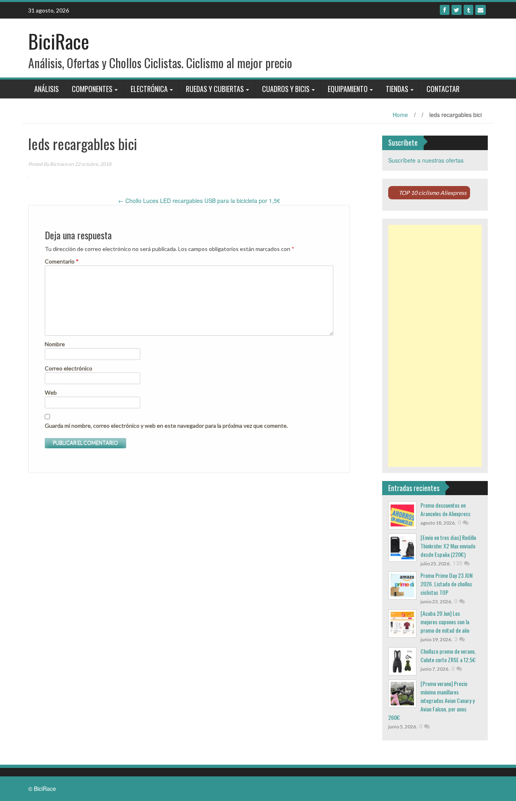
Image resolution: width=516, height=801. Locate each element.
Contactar (443, 89)
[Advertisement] (435, 346)
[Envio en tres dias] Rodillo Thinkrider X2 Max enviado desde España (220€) (448, 545)
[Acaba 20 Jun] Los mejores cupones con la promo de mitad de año (444, 621)
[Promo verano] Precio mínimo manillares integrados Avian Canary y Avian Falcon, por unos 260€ (431, 700)
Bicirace (58, 164)
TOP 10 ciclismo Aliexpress (432, 192)
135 (458, 563)
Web (51, 392)
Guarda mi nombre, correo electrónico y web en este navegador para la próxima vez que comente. (166, 425)
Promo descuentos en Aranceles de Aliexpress (445, 509)
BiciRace (58, 41)
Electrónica (149, 89)
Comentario (62, 261)
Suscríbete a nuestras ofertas (426, 160)
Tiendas (397, 89)
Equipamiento (348, 89)
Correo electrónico (68, 368)
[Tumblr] (468, 10)
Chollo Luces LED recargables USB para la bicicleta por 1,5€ (199, 201)
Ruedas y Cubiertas (215, 89)
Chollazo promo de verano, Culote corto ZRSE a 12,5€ (448, 655)
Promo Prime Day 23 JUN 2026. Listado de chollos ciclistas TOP (446, 583)
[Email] (480, 10)
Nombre (55, 344)
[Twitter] (457, 10)
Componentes (92, 89)
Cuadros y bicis (286, 89)
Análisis (46, 89)
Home (400, 115)
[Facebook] (444, 10)
